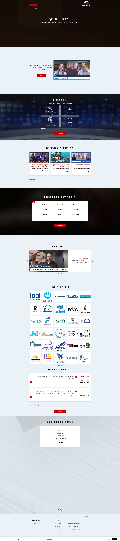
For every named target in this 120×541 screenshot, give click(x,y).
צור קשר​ (78, 517)
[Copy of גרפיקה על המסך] (58, 273)
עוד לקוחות (60, 365)
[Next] (92, 261)
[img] (85, 296)
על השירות (78, 5)
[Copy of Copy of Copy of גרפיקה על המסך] (61, 273)
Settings (108, 539)
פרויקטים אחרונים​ (58, 523)
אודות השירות (59, 517)
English (40, 5)
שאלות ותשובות (46, 5)
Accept (114, 539)
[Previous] (27, 261)
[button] (88, 79)
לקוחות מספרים (54, 5)
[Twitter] (60, 443)
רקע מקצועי (71, 5)
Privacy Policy (49, 539)
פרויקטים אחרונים (63, 5)
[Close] (118, 539)
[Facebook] (58, 443)
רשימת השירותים (76, 530)
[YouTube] (62, 443)
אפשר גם (60, 435)
